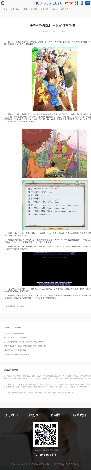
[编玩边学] (2, 2)
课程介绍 (34, 415)
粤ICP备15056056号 (67, 464)
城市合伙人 (15, 9)
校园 (25, 9)
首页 (5, 9)
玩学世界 (64, 9)
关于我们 (33, 9)
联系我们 (79, 415)
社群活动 (44, 9)
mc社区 (55, 9)
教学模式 (56, 415)
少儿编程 (20, 306)
